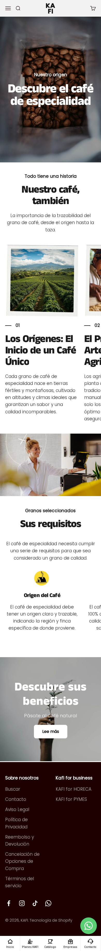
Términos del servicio (19, 882)
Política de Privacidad (16, 823)
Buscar (12, 789)
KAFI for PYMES (71, 799)
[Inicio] (10, 941)
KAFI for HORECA (73, 789)
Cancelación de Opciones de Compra (22, 861)
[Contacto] (90, 941)
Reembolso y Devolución (19, 840)
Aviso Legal (17, 809)
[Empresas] (70, 941)
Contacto (15, 799)
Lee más (50, 731)
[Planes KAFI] (30, 941)
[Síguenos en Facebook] (8, 903)
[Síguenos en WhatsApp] (48, 903)
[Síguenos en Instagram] (21, 903)
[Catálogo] (50, 941)
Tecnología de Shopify (51, 920)
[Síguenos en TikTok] (35, 903)
